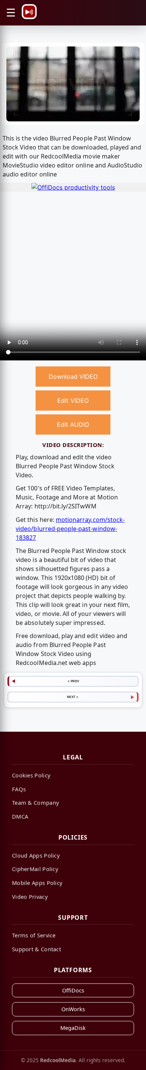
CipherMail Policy (35, 869)
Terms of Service (34, 935)
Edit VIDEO (73, 400)
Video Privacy (30, 896)
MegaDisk (73, 1027)
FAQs (19, 789)
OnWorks (73, 1009)
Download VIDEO (73, 376)
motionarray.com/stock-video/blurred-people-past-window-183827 (70, 529)
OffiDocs (73, 990)
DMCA (20, 816)
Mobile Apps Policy (37, 882)
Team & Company (35, 802)
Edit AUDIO (73, 424)
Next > (73, 697)
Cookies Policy (31, 775)
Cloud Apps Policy (36, 855)
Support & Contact (36, 949)
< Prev (73, 681)
